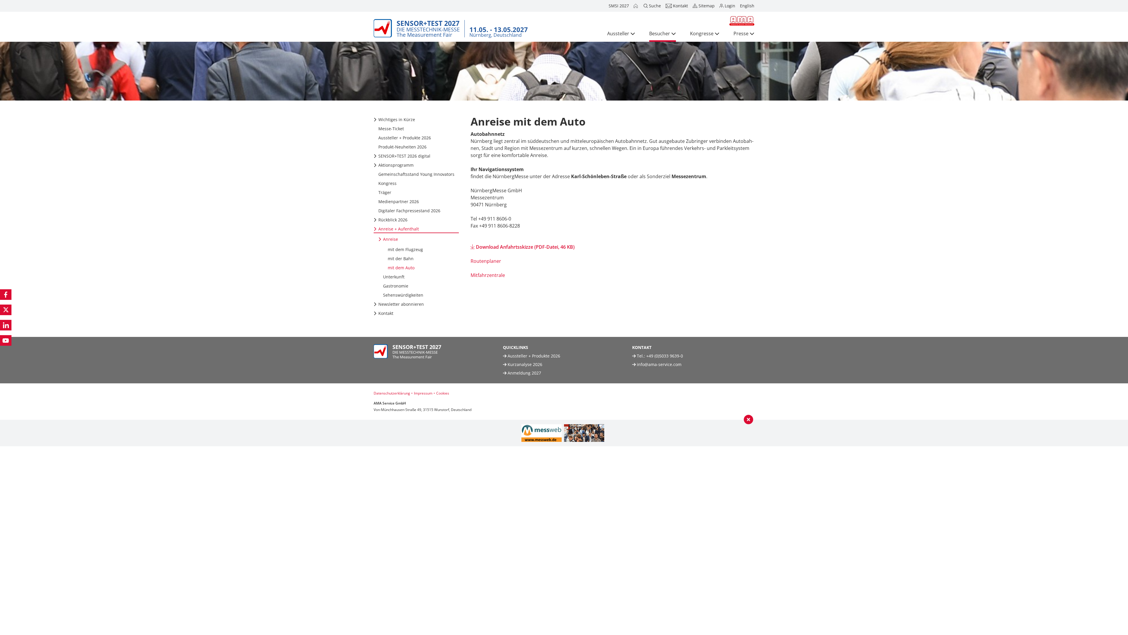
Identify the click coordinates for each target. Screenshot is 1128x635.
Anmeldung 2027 (523, 373)
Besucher (659, 33)
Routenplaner (486, 261)
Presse (740, 33)
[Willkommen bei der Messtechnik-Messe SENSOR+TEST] (636, 6)
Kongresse (702, 33)
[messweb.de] (541, 433)
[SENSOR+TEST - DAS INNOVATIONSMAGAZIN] (584, 433)
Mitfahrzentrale (488, 275)
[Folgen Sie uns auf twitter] (5, 310)
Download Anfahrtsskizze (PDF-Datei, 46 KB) (525, 247)
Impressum (423, 393)
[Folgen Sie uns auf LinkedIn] (5, 325)
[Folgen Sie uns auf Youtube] (5, 340)
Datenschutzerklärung (392, 393)
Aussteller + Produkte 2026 (533, 356)
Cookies (442, 393)
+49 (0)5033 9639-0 (664, 356)
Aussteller (618, 33)
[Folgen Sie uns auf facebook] (5, 294)
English (747, 6)
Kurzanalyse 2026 (524, 364)
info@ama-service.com (659, 364)
